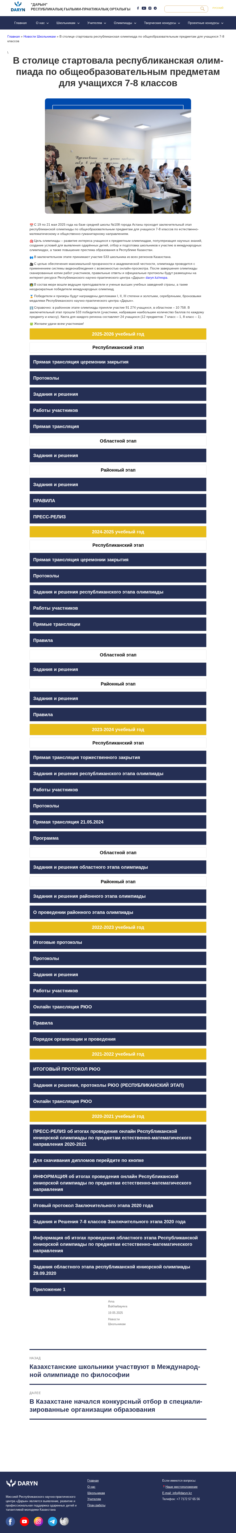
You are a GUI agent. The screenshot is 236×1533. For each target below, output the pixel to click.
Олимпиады (123, 23)
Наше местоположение (181, 1487)
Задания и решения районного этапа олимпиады (89, 896)
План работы (96, 1505)
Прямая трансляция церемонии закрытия (81, 361)
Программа (46, 838)
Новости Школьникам (40, 36)
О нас (40, 23)
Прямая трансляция (56, 426)
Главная (20, 23)
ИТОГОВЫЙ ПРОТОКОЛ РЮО (66, 1069)
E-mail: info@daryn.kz (177, 1493)
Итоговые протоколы (57, 942)
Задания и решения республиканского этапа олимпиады (98, 591)
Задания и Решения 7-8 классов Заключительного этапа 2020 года (109, 1221)
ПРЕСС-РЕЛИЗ (49, 516)
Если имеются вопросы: (179, 1480)
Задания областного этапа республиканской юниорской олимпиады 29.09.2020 (111, 1270)
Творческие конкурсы (160, 23)
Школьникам (65, 23)
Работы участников (55, 410)
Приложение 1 (49, 1289)
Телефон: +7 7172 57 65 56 (181, 1499)
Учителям (94, 23)
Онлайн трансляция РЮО (62, 1006)
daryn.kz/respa (156, 277)
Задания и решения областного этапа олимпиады (90, 867)
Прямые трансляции (56, 624)
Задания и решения (55, 394)
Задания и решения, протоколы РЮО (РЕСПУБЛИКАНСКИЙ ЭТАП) (108, 1085)
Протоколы (46, 378)
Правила (43, 640)
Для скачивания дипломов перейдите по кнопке (88, 1160)
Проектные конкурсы (203, 23)
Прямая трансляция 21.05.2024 (68, 821)
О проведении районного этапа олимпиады (83, 912)
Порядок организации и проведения (74, 1039)
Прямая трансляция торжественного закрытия (86, 757)
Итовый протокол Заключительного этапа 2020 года (93, 1205)
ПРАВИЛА (44, 500)
